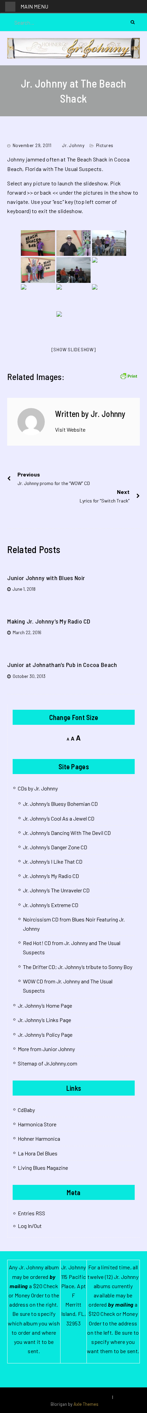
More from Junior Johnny (46, 1049)
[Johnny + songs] (73, 324)
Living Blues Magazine (43, 1167)
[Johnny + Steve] (73, 297)
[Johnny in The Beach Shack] (38, 297)
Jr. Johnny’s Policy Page (45, 1034)
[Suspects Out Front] (38, 270)
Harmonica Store (37, 1124)
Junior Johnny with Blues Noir (46, 577)
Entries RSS (31, 1213)
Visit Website (70, 429)
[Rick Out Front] (73, 243)
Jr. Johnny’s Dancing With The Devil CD (67, 832)
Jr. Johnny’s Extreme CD (50, 905)
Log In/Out (30, 1225)
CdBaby (26, 1110)
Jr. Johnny (73, 145)
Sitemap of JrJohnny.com (47, 1063)
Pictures (104, 145)
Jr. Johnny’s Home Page (45, 1005)
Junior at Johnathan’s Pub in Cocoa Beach (62, 664)
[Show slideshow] (74, 349)
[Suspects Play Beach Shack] (109, 297)
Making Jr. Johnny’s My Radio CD (48, 621)
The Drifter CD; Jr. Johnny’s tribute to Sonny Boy (77, 967)
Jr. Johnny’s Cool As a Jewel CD (58, 818)
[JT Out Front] (109, 270)
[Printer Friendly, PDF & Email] (128, 375)
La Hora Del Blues (37, 1153)
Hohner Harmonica (39, 1138)
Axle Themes (86, 1404)
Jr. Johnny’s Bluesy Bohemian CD (60, 803)
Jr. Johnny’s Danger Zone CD (55, 847)
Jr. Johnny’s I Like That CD (52, 861)
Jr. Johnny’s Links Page (44, 1020)
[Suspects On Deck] (109, 243)
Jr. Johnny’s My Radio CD (51, 876)
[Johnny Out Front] (38, 243)
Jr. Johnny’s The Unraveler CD (56, 890)
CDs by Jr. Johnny (38, 788)
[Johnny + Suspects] (73, 270)
